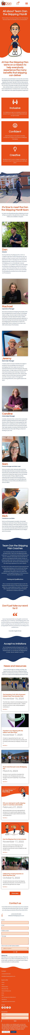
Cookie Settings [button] (6, 1031)
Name (3, 919)
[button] (27, 3)
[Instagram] (7, 1008)
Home (3, 982)
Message (3, 936)
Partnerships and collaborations (9, 997)
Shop (3, 993)
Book (3, 995)
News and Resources (6, 990)
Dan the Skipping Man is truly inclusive (14, 839)
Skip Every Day (5, 988)
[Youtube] (5, 1008)
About (3, 984)
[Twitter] (2, 1008)
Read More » (5, 709)
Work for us (4, 999)
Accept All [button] (13, 1031)
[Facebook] (10, 1008)
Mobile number (5, 930)
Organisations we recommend (8, 1001)
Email (2, 925)
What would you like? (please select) (10, 945)
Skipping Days (5, 986)
